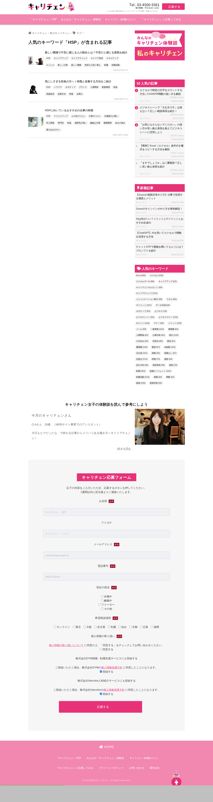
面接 (140, 383)
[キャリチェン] (51, 6)
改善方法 (62, 94)
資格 (173, 365)
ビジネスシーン (145, 317)
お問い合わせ (136, 768)
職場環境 (108, 123)
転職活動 (116, 65)
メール (141, 329)
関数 (170, 377)
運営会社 (155, 768)
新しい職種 (76, 65)
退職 (158, 377)
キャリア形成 (97, 58)
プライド (83, 87)
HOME (108, 747)
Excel (141, 275)
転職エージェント (160, 371)
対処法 (158, 341)
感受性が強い (81, 123)
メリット (175, 323)
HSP (48, 58)
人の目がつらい (78, 116)
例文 (173, 335)
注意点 (141, 359)
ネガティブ (70, 87)
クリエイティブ (61, 116)
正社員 (141, 353)
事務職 (173, 329)
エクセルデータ (145, 281)
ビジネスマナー (168, 317)
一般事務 (157, 329)
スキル (172, 299)
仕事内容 (159, 335)
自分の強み (120, 123)
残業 (156, 353)
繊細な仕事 (95, 123)
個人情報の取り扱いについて (66, 645)
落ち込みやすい (53, 130)
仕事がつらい (95, 116)
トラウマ (58, 87)
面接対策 (156, 383)
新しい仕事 (63, 65)
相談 (168, 359)
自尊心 (80, 94)
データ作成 (163, 305)
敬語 (156, 347)
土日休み (142, 341)
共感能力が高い (111, 116)
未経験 (170, 347)
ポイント (142, 323)
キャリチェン (39, 33)
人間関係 (94, 87)
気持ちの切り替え (93, 65)
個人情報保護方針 (111, 667)
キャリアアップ (61, 58)
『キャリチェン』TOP (43, 19)
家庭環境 (106, 87)
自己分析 (142, 365)
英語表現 (159, 365)
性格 (115, 87)
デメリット (143, 305)
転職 (106, 65)
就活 (171, 341)
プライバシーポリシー (111, 768)
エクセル (156, 275)
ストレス (50, 65)
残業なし (170, 353)
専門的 (61, 123)
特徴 (71, 94)
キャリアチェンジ (79, 58)
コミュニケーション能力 (149, 299)
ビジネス (161, 311)
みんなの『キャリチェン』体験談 (81, 19)
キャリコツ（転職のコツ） (121, 19)
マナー (159, 323)
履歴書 (141, 347)
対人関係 (50, 123)
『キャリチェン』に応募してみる (161, 19)
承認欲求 (50, 94)
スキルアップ (112, 58)
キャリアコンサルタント (149, 287)
